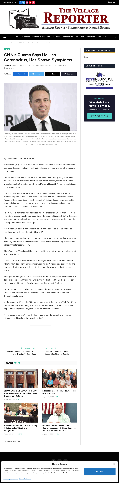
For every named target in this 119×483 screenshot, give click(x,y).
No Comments (61, 65)
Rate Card (80, 37)
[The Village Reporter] (59, 19)
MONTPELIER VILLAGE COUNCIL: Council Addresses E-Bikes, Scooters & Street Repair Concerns (59, 428)
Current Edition (38, 37)
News (7, 49)
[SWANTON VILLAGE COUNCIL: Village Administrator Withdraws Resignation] (21, 412)
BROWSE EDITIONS (99, 116)
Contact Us (102, 37)
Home (17, 37)
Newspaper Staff (12, 65)
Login (86, 57)
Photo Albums (67, 37)
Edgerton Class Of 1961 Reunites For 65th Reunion (59, 392)
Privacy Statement (25, 479)
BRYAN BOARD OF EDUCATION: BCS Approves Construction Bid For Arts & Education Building (20, 393)
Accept (99, 471)
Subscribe (26, 37)
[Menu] (5, 36)
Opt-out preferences (10, 479)
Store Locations (53, 37)
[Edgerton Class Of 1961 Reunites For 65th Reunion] (59, 378)
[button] (114, 464)
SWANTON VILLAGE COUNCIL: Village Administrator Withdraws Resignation (21, 428)
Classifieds (90, 37)
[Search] (114, 36)
